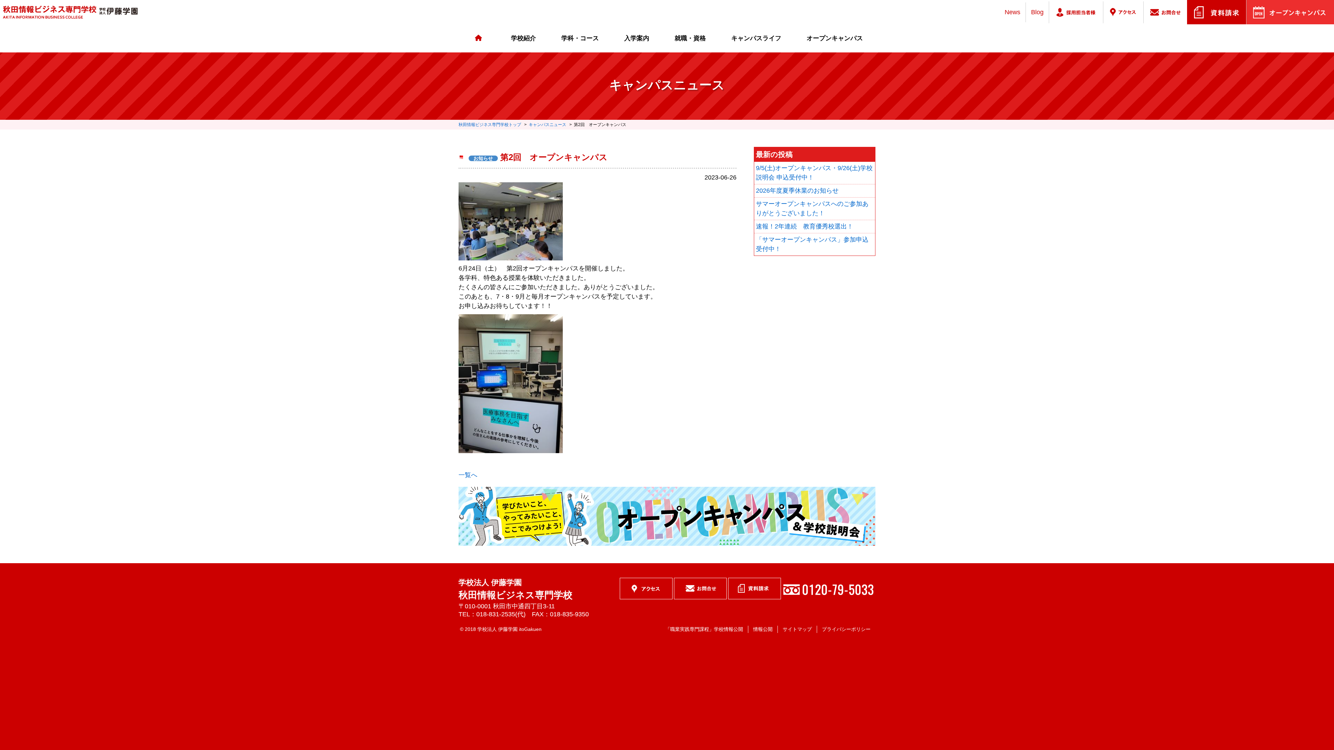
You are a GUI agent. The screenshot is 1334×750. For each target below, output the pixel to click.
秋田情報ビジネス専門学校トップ (490, 124)
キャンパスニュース (547, 124)
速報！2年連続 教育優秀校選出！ (804, 226)
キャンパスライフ (756, 38)
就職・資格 (690, 38)
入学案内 (636, 38)
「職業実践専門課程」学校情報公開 (704, 629)
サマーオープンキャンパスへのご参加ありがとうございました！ (812, 208)
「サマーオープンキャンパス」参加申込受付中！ (812, 244)
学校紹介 (523, 38)
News (1012, 12)
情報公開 (763, 629)
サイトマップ (797, 629)
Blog (1037, 12)
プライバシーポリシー (846, 629)
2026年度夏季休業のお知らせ (797, 190)
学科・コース (580, 38)
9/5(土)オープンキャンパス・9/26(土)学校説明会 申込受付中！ (814, 173)
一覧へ (468, 475)
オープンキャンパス (835, 38)
